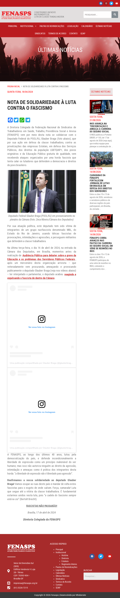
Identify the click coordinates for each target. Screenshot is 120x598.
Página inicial (13, 86)
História (65, 555)
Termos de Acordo (57, 33)
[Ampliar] (72, 173)
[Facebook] (101, 3)
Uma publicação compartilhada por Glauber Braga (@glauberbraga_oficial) (44, 363)
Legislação (72, 26)
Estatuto (65, 561)
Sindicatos (40, 33)
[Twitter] (111, 3)
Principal (12, 26)
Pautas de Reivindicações (52, 26)
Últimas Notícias (104, 26)
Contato (73, 33)
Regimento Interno (69, 564)
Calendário (87, 26)
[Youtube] (117, 3)
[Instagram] (106, 3)
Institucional (27, 26)
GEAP (82, 33)
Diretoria (65, 558)
